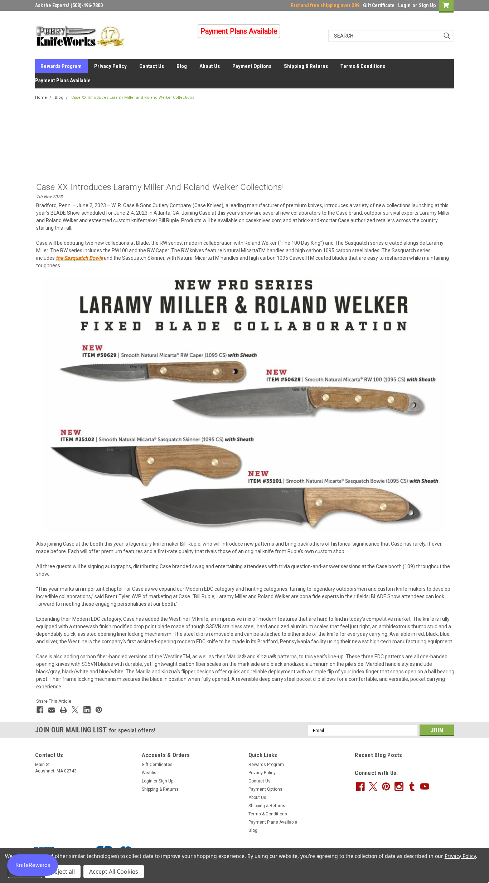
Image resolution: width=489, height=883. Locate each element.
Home (41, 97)
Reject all (63, 871)
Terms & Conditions (362, 66)
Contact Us (151, 66)
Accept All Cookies (113, 871)
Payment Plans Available (63, 80)
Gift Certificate (378, 5)
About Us (209, 66)
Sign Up (427, 5)
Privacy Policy (110, 66)
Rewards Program (61, 66)
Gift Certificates (157, 764)
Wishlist (150, 772)
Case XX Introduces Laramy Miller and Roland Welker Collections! (133, 97)
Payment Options (251, 66)
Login (404, 5)
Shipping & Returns (306, 66)
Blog (181, 66)
